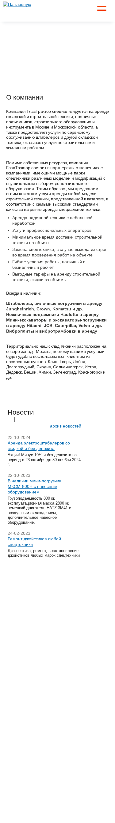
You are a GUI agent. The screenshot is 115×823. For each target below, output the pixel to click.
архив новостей (65, 426)
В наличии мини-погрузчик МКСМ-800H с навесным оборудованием (34, 486)
